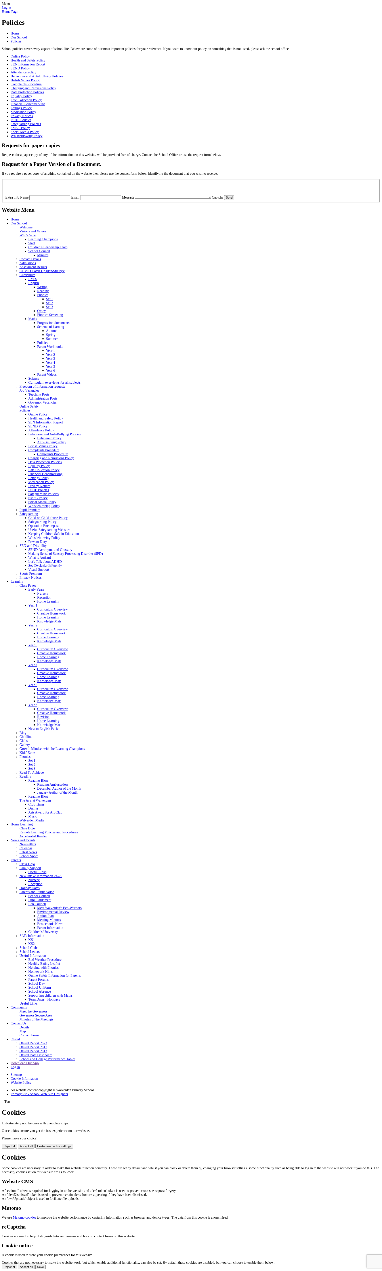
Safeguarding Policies (26, 124)
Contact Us (18, 1023)
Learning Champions (43, 239)
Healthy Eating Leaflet (44, 963)
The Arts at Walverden (35, 800)
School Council (39, 251)
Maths (32, 319)
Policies (16, 41)
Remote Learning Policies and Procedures (48, 832)
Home (15, 33)
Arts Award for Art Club (45, 812)
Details (24, 1027)
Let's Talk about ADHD (45, 561)
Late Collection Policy (26, 100)
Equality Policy (21, 96)
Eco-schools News (50, 924)
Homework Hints (40, 971)
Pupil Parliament (39, 900)
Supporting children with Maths (50, 995)
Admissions (27, 263)
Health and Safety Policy (28, 60)
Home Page (10, 11)
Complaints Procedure (26, 84)
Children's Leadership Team (47, 247)
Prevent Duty (37, 542)
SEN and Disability (33, 545)
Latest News (28, 852)
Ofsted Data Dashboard (35, 1055)
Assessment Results (33, 267)
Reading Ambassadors (52, 784)
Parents (16, 860)
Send (229, 197)
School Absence (39, 991)
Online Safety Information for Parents (54, 975)
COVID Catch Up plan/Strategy (42, 271)
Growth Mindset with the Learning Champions (52, 748)
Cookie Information (24, 1078)
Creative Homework (51, 613)
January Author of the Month (57, 792)
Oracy (41, 311)
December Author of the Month (59, 788)
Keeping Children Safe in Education (53, 534)
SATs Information (31, 936)
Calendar (25, 848)
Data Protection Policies (27, 92)
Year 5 (50, 366)
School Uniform (39, 987)
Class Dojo (27, 828)
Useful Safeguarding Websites (49, 530)
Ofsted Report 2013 (33, 1051)
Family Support (30, 868)
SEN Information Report (28, 64)
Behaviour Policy (49, 438)
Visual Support (38, 569)
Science (33, 378)
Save (40, 1267)
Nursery (42, 593)
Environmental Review (53, 912)
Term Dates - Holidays (44, 999)
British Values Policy (25, 80)
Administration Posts (42, 398)
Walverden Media (31, 820)
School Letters (29, 951)
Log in (6, 8)
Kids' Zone (27, 752)
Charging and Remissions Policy (33, 88)
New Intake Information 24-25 (40, 876)
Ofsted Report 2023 (33, 1043)
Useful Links (37, 872)
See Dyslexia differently (45, 565)
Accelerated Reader (33, 836)
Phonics (42, 295)
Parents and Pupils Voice (36, 892)
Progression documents (53, 323)
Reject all (9, 1146)
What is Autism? (39, 557)
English (33, 283)
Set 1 (49, 299)
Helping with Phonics (43, 967)
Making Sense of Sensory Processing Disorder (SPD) (65, 553)
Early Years (36, 589)
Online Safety (29, 406)
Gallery (24, 745)
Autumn (51, 331)
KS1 (31, 940)
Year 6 (50, 370)
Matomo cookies (24, 1217)
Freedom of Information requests (42, 386)
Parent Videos (47, 374)
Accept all (26, 1146)
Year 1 (50, 350)
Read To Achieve (31, 772)
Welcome (25, 227)
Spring (50, 335)
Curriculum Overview (52, 609)
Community (19, 1007)
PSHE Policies (21, 120)
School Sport (28, 856)
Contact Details (30, 259)
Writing (42, 287)
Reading (43, 291)
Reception (44, 597)
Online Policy (20, 56)
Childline (25, 737)
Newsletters (27, 844)
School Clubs (28, 947)
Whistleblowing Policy (26, 136)
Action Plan (45, 916)
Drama (33, 808)
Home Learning (48, 601)
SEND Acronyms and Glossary (50, 549)
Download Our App (25, 1063)
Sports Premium (30, 573)
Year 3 (50, 358)
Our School (19, 37)
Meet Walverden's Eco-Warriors (59, 908)
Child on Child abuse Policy (48, 518)
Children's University (43, 932)
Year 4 (50, 362)
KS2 (31, 944)
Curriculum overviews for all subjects (54, 382)
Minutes (42, 255)
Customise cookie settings (54, 1146)
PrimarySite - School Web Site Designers (39, 1094)
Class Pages (27, 585)
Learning (17, 581)
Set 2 (49, 303)
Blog (22, 733)
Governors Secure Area (35, 1015)
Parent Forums (38, 979)
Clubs (23, 741)
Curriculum (27, 275)
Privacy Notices (22, 116)
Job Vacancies (29, 390)
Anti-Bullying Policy (51, 442)
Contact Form (29, 1035)
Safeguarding (28, 514)
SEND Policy (20, 68)
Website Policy (21, 1082)
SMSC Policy (20, 128)
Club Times (36, 804)
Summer (52, 339)
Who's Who (27, 235)
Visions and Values (32, 231)
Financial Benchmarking (28, 104)
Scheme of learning (50, 327)
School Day (36, 983)
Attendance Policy (23, 72)
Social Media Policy (25, 132)
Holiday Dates (29, 888)
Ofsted (15, 1039)
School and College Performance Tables (47, 1059)
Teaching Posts (38, 394)
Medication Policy (23, 112)
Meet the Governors (33, 1011)
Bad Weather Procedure (44, 959)
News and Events (23, 840)
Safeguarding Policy (42, 522)
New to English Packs (43, 729)
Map (22, 1031)
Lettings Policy (21, 108)
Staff (31, 243)
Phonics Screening (50, 315)
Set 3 (49, 307)
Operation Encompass (43, 526)
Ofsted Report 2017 (33, 1047)
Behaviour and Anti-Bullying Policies (37, 76)
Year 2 (50, 354)
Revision (43, 717)
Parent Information (50, 928)
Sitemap (16, 1074)
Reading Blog (38, 780)
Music (32, 816)
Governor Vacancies (42, 402)
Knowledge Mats (49, 621)
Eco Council (37, 904)
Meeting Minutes (49, 920)
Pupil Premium (29, 510)
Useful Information (32, 955)
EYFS (32, 279)
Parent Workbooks (50, 346)
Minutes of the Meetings (36, 1019)
